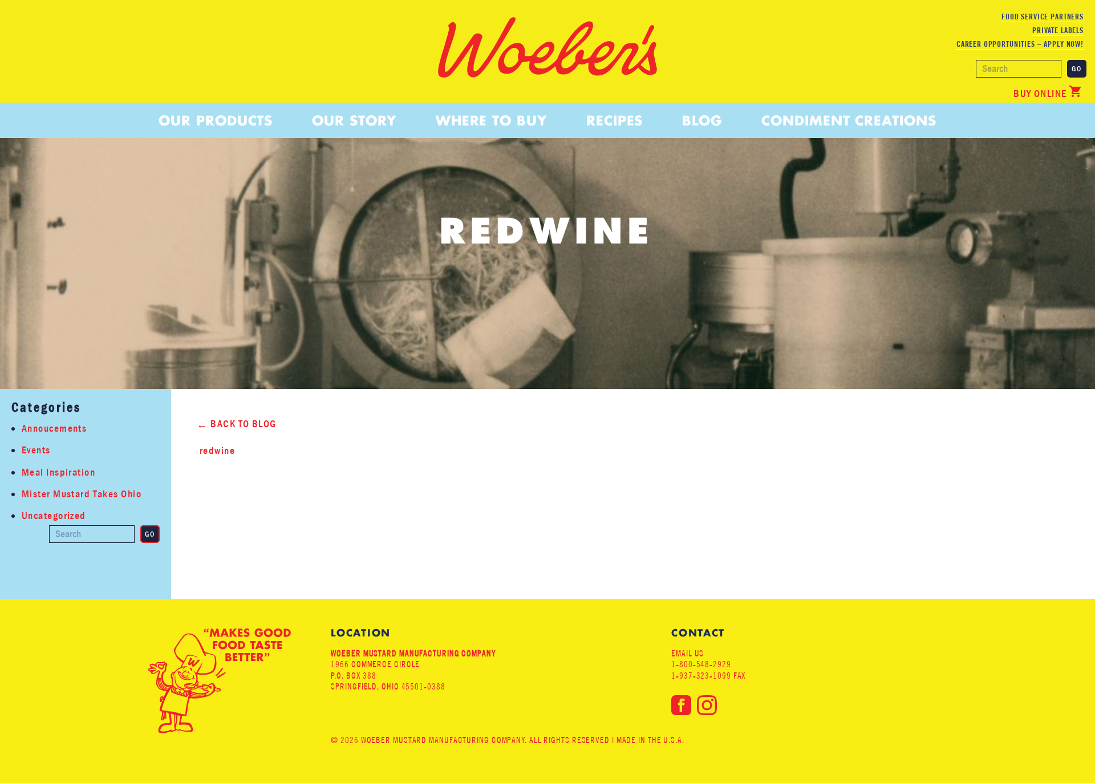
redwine (217, 450)
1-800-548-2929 (701, 664)
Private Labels (1058, 30)
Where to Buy (491, 120)
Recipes (614, 120)
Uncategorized (54, 515)
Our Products (216, 120)
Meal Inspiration (58, 472)
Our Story (354, 120)
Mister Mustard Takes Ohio (81, 494)
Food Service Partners (1042, 16)
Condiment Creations (848, 120)
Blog (702, 120)
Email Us (687, 653)
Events (36, 450)
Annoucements (54, 428)
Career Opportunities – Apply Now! (1020, 44)
